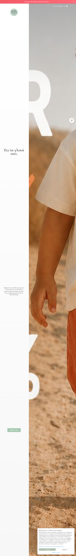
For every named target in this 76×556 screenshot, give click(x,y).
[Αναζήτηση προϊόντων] (71, 120)
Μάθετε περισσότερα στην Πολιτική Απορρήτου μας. (51, 546)
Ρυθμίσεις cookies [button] (56, 552)
